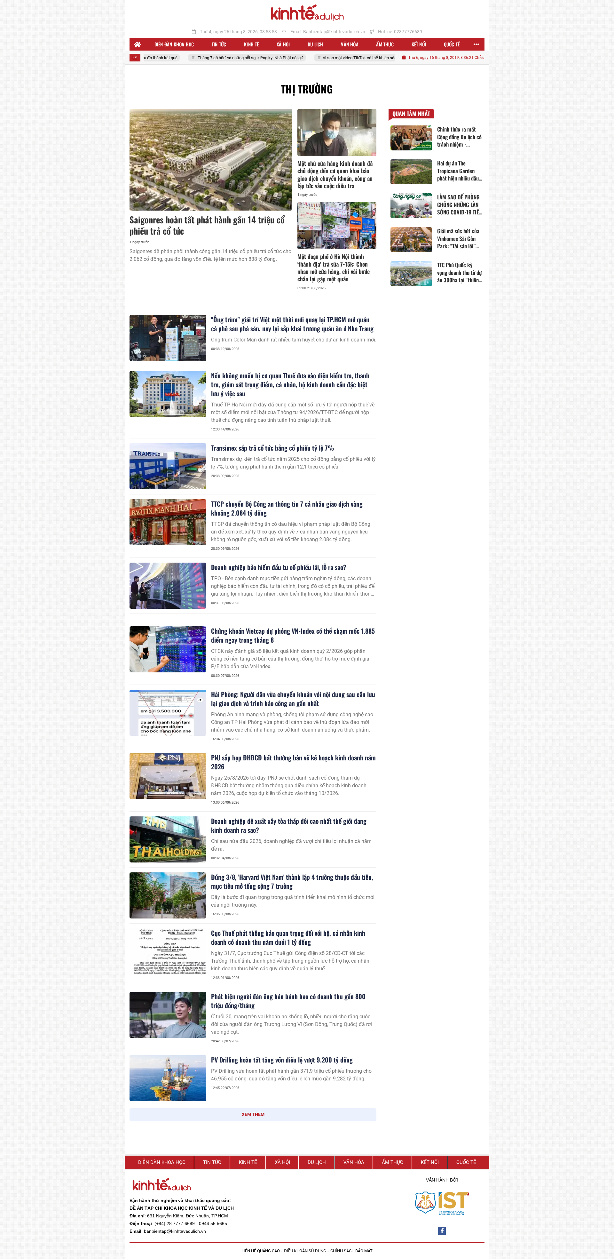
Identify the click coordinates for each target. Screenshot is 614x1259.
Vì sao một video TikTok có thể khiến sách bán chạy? (324, 57)
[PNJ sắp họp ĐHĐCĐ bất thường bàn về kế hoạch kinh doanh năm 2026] (168, 776)
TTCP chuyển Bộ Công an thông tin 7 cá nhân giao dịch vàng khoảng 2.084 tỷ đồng (287, 508)
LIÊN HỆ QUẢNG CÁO (260, 1250)
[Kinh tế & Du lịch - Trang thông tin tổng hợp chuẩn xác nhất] (307, 13)
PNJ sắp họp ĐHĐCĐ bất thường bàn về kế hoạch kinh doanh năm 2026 (293, 762)
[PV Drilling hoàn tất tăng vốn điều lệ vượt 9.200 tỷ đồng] (168, 1078)
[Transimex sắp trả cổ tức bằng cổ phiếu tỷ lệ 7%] (168, 466)
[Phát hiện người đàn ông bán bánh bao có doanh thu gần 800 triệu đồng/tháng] (168, 1015)
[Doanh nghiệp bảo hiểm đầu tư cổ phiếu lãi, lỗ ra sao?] (168, 586)
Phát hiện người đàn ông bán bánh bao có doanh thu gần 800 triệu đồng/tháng (288, 1000)
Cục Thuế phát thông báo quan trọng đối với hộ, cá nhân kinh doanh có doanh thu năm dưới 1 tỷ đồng (288, 937)
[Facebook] (442, 1231)
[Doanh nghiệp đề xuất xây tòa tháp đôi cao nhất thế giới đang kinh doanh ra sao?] (168, 839)
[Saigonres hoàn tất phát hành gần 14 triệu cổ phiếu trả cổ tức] (211, 160)
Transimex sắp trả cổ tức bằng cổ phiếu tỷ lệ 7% (272, 448)
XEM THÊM (253, 1114)
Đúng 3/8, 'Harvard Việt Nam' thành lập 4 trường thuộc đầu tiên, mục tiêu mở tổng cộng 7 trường (292, 881)
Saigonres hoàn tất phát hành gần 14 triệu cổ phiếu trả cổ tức (207, 225)
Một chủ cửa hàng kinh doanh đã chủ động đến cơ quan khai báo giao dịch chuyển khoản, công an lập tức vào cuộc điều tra (335, 174)
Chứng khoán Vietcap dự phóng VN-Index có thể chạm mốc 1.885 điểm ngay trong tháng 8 (293, 635)
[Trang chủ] (138, 44)
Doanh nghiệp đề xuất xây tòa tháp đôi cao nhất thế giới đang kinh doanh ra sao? (288, 825)
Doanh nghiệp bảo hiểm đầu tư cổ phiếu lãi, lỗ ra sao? (278, 567)
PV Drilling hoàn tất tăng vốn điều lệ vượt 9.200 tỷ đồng (282, 1059)
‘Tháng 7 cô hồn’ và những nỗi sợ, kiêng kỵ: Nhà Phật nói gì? (204, 57)
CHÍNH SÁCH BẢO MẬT (351, 1250)
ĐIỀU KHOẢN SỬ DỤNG (305, 1250)
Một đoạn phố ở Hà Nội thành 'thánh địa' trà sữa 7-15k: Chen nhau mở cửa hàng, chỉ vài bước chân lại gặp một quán (333, 267)
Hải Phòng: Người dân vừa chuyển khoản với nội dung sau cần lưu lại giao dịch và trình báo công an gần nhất (293, 698)
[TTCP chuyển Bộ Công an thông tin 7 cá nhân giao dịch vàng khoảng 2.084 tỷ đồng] (168, 522)
